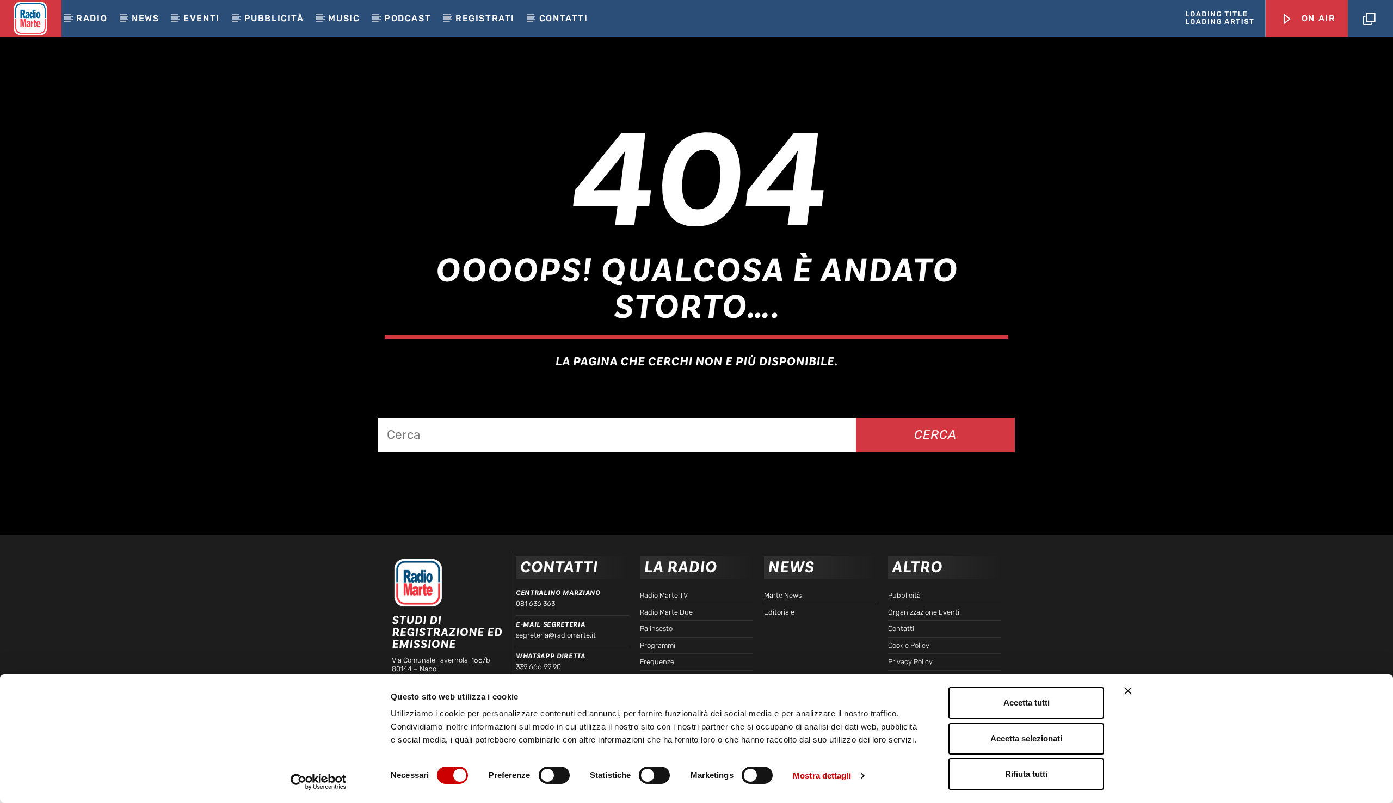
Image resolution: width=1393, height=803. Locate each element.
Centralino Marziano (558, 593)
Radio (91, 18)
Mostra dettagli (822, 775)
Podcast (407, 18)
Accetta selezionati (1026, 738)
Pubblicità (274, 18)
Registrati (485, 18)
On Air (1316, 18)
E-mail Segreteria (550, 624)
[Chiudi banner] (1128, 691)
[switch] (554, 775)
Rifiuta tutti (1026, 774)
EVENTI (201, 18)
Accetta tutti (1026, 702)
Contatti (563, 18)
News (145, 18)
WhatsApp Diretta (550, 656)
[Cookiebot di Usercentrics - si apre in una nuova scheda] (318, 782)
